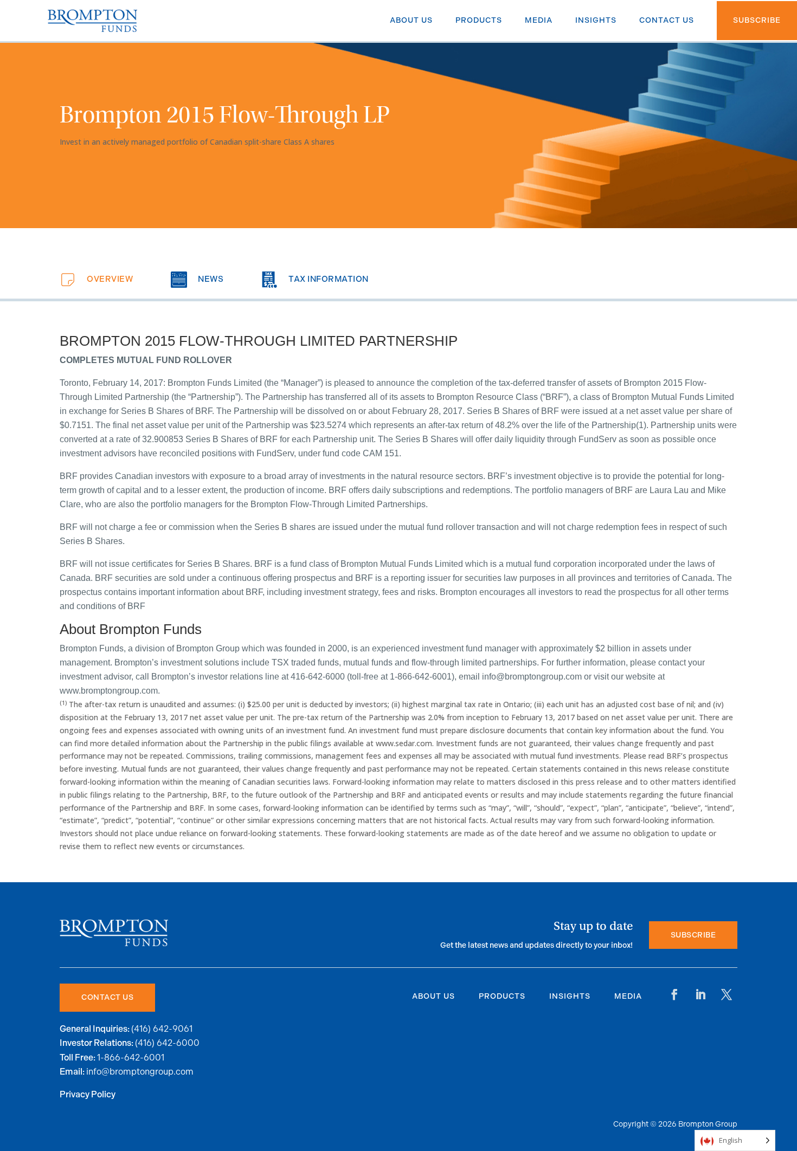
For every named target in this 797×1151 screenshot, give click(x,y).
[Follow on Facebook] (674, 994)
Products (502, 996)
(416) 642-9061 (161, 1029)
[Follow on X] (726, 994)
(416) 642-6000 (167, 1043)
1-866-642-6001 (130, 1057)
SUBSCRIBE (693, 935)
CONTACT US (107, 997)
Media (628, 996)
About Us (433, 996)
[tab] (96, 279)
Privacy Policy (87, 1095)
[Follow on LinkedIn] (700, 994)
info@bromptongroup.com (140, 1071)
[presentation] (96, 279)
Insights (569, 996)
